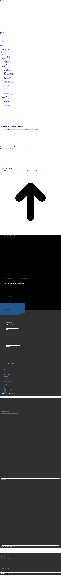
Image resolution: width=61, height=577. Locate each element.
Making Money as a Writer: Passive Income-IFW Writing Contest (12, 126)
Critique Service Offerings (7, 61)
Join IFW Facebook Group (7, 70)
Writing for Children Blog (3, 168)
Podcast (9, 301)
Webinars (5, 65)
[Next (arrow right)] (1, 234)
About (4, 369)
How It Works (6, 60)
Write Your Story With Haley (8, 94)
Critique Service (4, 86)
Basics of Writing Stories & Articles (9, 55)
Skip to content (2, 0)
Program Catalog (6, 379)
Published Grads (6, 69)
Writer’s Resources (6, 98)
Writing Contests (6, 90)
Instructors (3, 58)
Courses (3, 54)
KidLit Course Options (7, 57)
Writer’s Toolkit (6, 72)
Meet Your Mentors (6, 85)
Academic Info (6, 376)
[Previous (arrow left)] (0, 234)
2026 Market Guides (6, 101)
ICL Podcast (5, 102)
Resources (3, 97)
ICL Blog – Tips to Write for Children (9, 74)
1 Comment (13, 148)
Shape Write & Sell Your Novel (8, 56)
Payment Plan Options (7, 105)
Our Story (5, 371)
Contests (3, 89)
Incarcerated (3, 76)
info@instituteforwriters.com (5, 411)
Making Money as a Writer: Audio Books (7, 146)
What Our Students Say (7, 68)
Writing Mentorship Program (8, 77)
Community (3, 66)
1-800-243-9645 (2, 41)
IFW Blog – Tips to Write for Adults (9, 73)
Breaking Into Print (6, 81)
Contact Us (5, 384)
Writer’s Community (6, 93)
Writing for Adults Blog (3, 148)
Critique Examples (6, 62)
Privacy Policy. (2, 268)
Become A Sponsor (6, 78)
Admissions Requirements (7, 381)
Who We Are (5, 372)
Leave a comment (14, 168)
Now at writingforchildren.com (4, 39)
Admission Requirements (5, 568)
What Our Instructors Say (5, 558)
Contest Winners (6, 64)
